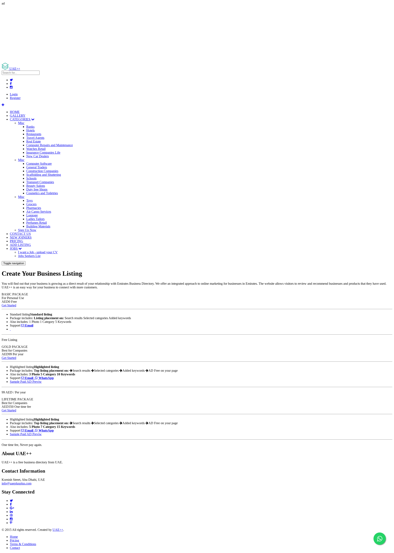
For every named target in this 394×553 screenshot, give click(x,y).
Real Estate (33, 141)
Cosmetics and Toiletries (42, 193)
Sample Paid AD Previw (26, 381)
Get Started (9, 305)
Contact (15, 548)
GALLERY (17, 115)
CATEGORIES (20, 119)
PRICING (16, 241)
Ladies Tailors (35, 219)
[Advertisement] (125, 34)
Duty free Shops (36, 189)
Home (14, 536)
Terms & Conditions (23, 544)
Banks (30, 126)
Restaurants (33, 134)
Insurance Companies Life (43, 152)
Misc (21, 123)
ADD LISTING (20, 245)
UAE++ (58, 529)
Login (14, 94)
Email (28, 325)
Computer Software (39, 163)
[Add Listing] (3, 105)
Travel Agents (35, 137)
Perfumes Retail (36, 222)
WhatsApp (46, 378)
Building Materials (38, 226)
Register (15, 98)
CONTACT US (20, 233)
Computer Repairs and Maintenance (49, 145)
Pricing (14, 540)
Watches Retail (36, 149)
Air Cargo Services (38, 211)
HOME (15, 112)
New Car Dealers (37, 156)
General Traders (36, 167)
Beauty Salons (35, 185)
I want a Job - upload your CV (38, 252)
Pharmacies (33, 208)
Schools (31, 178)
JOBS (14, 248)
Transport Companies (40, 182)
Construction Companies (42, 171)
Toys (29, 200)
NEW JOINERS (21, 237)
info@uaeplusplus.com (16, 483)
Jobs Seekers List (29, 256)
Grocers (31, 204)
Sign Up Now (27, 230)
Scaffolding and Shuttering (43, 174)
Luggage (32, 215)
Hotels (30, 130)
